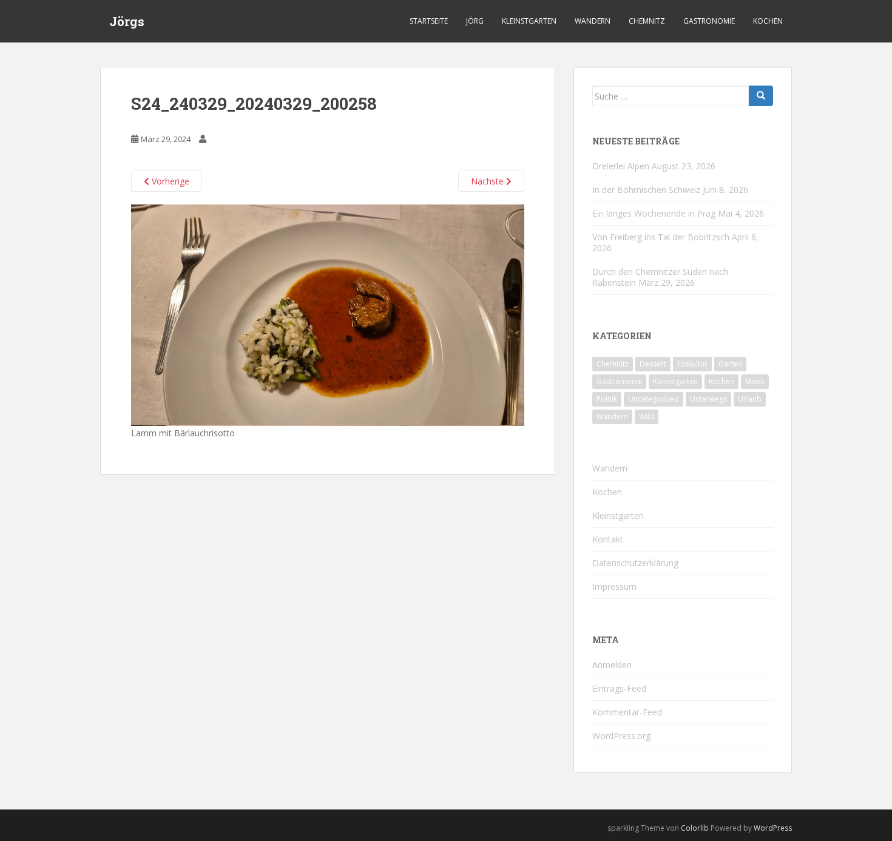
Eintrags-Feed (619, 688)
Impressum (614, 586)
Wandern (592, 21)
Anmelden (612, 664)
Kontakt (607, 539)
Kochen (768, 21)
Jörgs (126, 21)
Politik (606, 399)
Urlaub (750, 399)
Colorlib (695, 828)
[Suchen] (761, 96)
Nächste (488, 181)
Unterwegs (708, 399)
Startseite (429, 21)
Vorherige (169, 181)
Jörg (475, 21)
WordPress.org (621, 735)
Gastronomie (709, 21)
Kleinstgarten (529, 21)
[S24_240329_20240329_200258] (327, 314)
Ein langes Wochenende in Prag (653, 213)
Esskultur (692, 364)
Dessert (653, 364)
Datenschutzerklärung (635, 563)
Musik (755, 381)
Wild (646, 416)
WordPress (773, 828)
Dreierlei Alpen (620, 166)
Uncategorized (653, 399)
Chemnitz (647, 21)
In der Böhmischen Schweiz (646, 189)
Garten (730, 364)
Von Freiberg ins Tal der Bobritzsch (660, 237)
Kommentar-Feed (627, 712)
